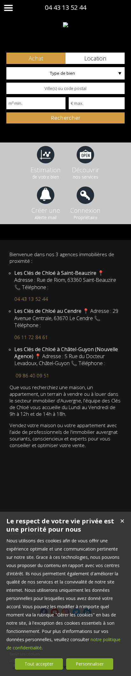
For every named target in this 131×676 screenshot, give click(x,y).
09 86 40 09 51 (32, 375)
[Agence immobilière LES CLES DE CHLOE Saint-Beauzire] (65, 24)
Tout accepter (38, 664)
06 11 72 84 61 (31, 337)
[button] (36, 58)
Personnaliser (90, 664)
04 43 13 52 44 (65, 7)
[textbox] (65, 88)
